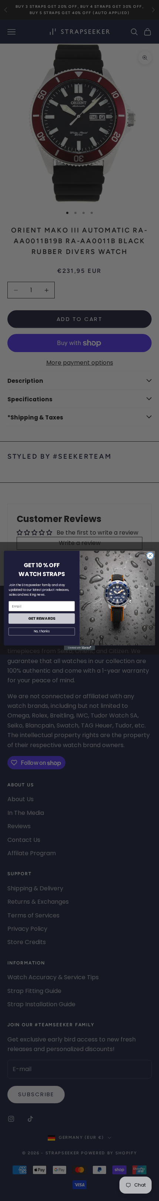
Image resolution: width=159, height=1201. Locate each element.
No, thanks (42, 631)
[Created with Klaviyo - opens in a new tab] (79, 648)
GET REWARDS (41, 618)
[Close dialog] (150, 555)
